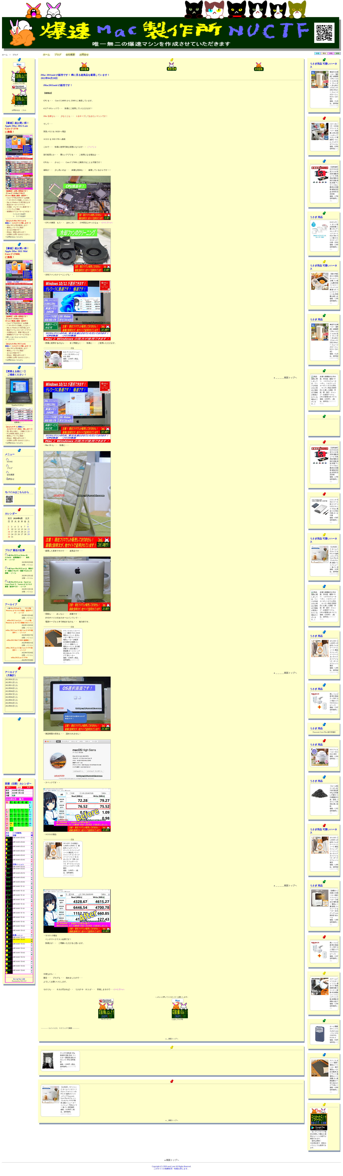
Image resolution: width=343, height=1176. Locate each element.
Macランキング (19, 106)
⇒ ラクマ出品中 (19, 216)
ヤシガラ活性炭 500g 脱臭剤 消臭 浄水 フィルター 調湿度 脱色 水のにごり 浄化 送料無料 (68, 1057)
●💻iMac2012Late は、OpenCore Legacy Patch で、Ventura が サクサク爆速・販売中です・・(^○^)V (19, 587)
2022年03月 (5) (11, 706)
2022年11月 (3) (11, 685)
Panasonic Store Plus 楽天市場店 (324, 732)
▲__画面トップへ (171, 1039)
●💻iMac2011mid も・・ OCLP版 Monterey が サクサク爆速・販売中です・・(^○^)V (19, 613)
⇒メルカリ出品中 (19, 214)
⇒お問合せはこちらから (14, 237)
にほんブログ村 (19, 83)
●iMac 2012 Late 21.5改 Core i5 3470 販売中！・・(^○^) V (19, 634)
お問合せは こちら (19, 110)
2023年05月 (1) (11, 679)
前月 (10, 518)
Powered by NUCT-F (19, 981)
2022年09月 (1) (11, 688)
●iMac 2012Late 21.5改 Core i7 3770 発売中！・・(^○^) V (19, 651)
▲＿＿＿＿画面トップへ (285, 377)
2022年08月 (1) (11, 691)
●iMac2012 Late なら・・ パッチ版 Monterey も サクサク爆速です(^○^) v (19, 624)
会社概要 (70, 54)
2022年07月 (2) (11, 694)
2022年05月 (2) (11, 700)
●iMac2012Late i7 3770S (22, 660)
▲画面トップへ (171, 1160)
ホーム (5, 55)
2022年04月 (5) (11, 703)
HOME (10, 462)
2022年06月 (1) (11, 697)
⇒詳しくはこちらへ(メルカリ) (16, 337)
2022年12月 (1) (11, 682)
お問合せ (84, 54)
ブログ (57, 54)
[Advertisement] (318, 427)
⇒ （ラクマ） (10, 339)
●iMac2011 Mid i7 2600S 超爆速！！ (20, 642)
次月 (27, 518)
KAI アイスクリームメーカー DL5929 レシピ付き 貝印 (71, 354)
